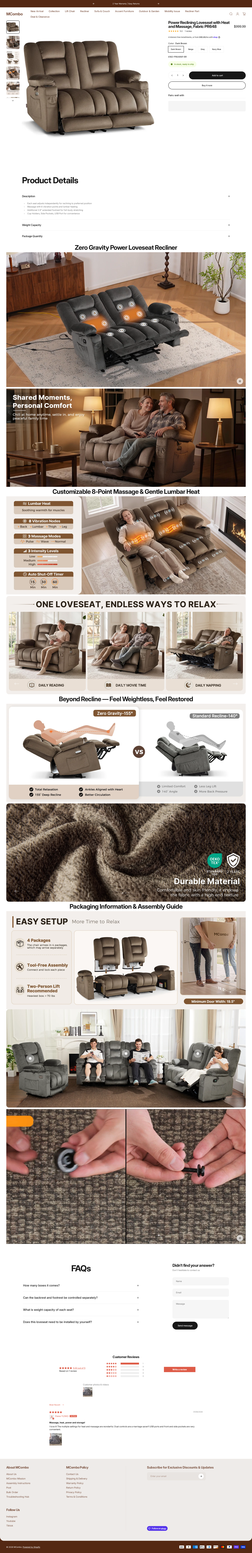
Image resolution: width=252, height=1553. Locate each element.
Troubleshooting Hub (17, 1496)
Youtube (10, 1521)
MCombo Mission (15, 1478)
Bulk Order (12, 1492)
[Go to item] (13, 27)
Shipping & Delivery (76, 1478)
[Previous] (94, 3)
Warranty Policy (74, 1483)
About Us (11, 1474)
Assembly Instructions (18, 1483)
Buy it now (207, 85)
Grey (203, 49)
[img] (55, 1412)
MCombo (14, 14)
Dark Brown (176, 49)
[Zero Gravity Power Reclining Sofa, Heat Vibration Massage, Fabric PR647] (126, 1053)
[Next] (158, 3)
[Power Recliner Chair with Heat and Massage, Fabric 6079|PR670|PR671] (30, 1058)
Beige (190, 49)
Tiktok (9, 1525)
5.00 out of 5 (79, 1368)
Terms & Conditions (76, 1496)
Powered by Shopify (31, 1547)
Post (8, 1487)
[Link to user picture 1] (55, 1439)
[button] (111, 1363)
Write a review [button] (179, 1369)
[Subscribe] (201, 1476)
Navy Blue (216, 49)
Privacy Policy (74, 1492)
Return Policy (73, 1487)
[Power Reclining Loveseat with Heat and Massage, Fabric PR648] (198, 1053)
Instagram (11, 1516)
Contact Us (72, 1474)
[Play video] (126, 319)
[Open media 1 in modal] (89, 88)
